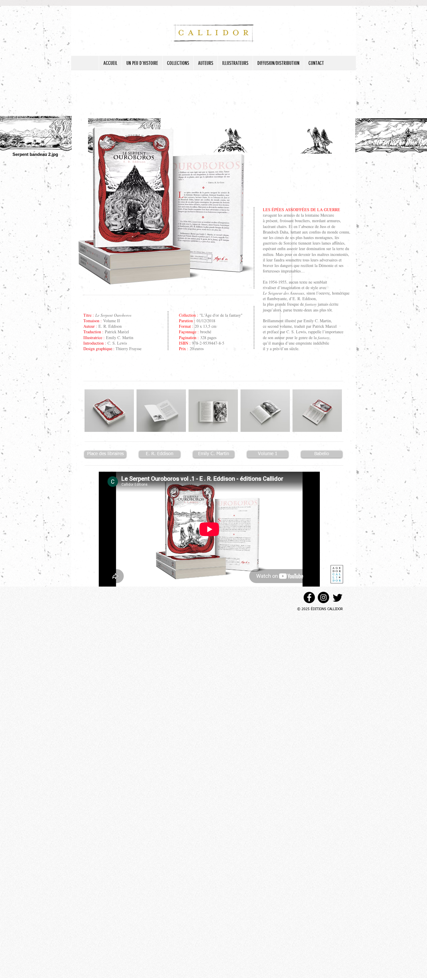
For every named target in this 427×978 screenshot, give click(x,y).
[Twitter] (337, 597)
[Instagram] (323, 597)
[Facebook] (309, 597)
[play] (330, 427)
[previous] (96, 415)
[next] (329, 415)
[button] (109, 410)
